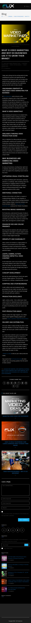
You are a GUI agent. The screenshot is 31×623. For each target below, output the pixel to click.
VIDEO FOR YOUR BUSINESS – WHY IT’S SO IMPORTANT (15, 472)
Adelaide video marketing (10, 369)
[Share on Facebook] (7, 383)
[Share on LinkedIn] (15, 383)
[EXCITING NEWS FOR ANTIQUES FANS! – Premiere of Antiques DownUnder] (4, 558)
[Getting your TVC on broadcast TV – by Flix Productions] (4, 574)
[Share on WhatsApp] (17, 386)
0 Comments (7, 68)
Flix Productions (8, 96)
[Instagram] (13, 530)
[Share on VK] (22, 383)
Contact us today (7, 353)
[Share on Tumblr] (13, 386)
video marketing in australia (22, 369)
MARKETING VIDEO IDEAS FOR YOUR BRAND (15, 416)
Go (26, 544)
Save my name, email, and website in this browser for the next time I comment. (15, 514)
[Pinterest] (22, 530)
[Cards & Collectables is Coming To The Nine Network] (4, 566)
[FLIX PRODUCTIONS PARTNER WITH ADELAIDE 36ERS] (4, 589)
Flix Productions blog (16, 359)
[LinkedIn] (18, 530)
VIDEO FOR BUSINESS (15, 65)
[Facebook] (8, 530)
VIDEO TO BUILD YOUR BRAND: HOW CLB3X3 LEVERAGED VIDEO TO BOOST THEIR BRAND (15, 443)
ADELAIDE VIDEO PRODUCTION (12, 63)
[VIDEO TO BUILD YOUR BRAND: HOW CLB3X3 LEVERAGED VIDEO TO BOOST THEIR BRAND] (4, 581)
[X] (4, 530)
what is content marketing (8, 370)
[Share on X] (4, 383)
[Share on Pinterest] (11, 383)
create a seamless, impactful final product (17, 318)
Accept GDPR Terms (8, 548)
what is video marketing (19, 370)
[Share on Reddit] (26, 383)
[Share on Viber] (18, 383)
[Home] (2, 16)
